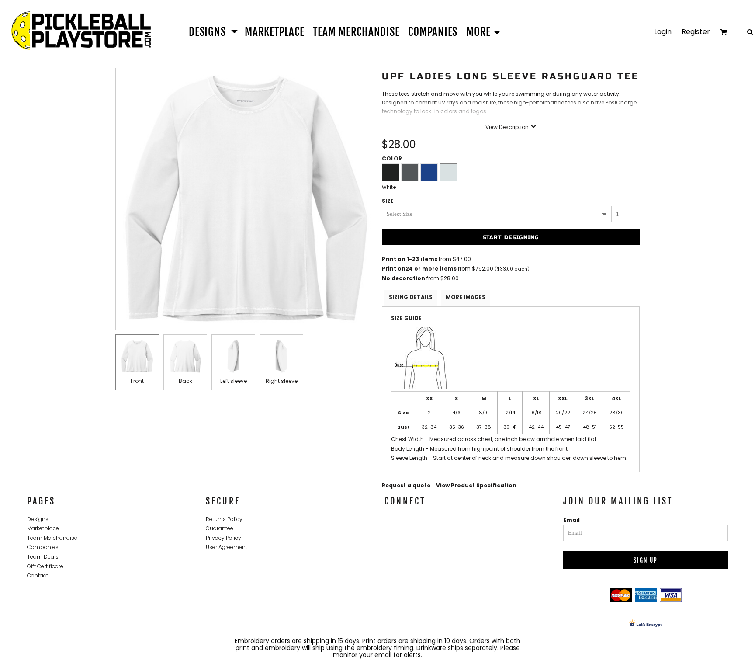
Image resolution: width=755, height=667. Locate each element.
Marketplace (43, 528)
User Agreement (226, 547)
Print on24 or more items (419, 268)
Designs (37, 519)
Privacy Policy (223, 538)
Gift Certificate (45, 566)
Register (696, 32)
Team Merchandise (52, 538)
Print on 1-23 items (409, 259)
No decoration (403, 278)
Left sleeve (233, 381)
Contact (37, 575)
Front (137, 381)
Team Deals (43, 556)
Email (571, 520)
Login (663, 32)
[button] (212, 31)
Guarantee (219, 528)
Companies (43, 547)
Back (185, 381)
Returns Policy (224, 519)
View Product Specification (476, 485)
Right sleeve (282, 381)
